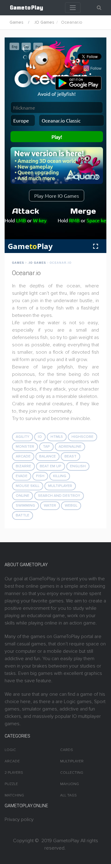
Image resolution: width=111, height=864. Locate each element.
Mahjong (69, 784)
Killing (59, 476)
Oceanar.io (61, 262)
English (78, 466)
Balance (47, 456)
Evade (21, 476)
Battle (22, 515)
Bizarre (23, 466)
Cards (66, 750)
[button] (99, 7)
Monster (25, 446)
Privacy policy (19, 819)
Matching (14, 795)
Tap (46, 446)
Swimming (25, 505)
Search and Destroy (59, 495)
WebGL (71, 505)
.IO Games (44, 22)
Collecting (71, 772)
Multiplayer (60, 486)
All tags (68, 795)
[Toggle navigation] (72, 7)
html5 (57, 436)
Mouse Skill (27, 486)
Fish (40, 476)
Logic (10, 750)
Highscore (82, 436)
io (40, 436)
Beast (70, 456)
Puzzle (11, 784)
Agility (22, 436)
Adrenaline (70, 446)
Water (50, 505)
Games (16, 22)
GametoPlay (66, 841)
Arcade (23, 456)
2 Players (14, 772)
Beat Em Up (50, 466)
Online (22, 495)
